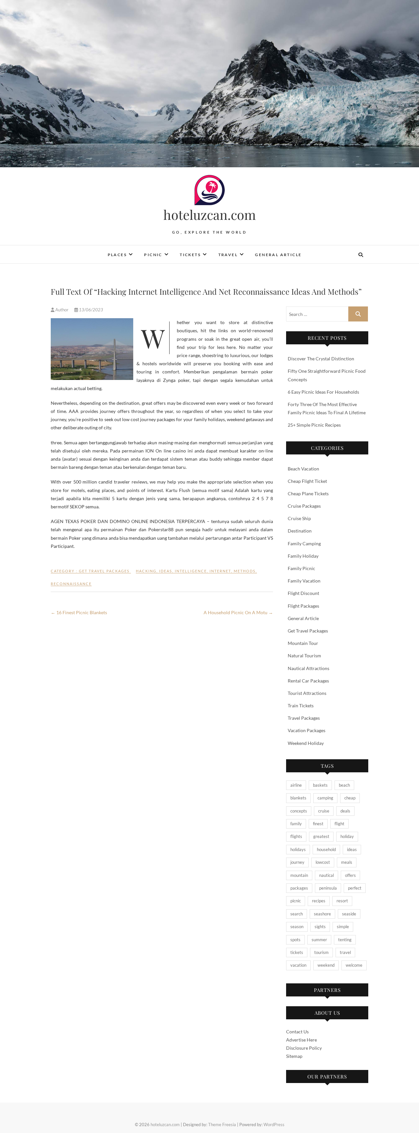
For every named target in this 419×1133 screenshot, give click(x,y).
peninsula (328, 888)
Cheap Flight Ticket (307, 481)
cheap (349, 797)
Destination (300, 531)
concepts (298, 810)
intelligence (191, 571)
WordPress (274, 1124)
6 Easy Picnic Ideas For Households (323, 392)
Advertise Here (301, 1040)
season (296, 926)
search (296, 913)
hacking (146, 571)
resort (342, 900)
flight (339, 823)
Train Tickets (301, 705)
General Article (278, 254)
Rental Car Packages (308, 680)
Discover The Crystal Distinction (321, 358)
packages (299, 888)
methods (245, 571)
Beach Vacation (303, 468)
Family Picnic (301, 568)
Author (61, 309)
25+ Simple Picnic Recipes (314, 425)
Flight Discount (303, 593)
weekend (326, 965)
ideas (165, 571)
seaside (349, 913)
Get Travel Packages (104, 571)
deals (345, 810)
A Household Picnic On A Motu (238, 612)
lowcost (323, 862)
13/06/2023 (90, 309)
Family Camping (304, 543)
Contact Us (297, 1031)
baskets (320, 785)
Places (117, 254)
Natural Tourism (304, 655)
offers (350, 875)
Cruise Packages (304, 506)
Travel (228, 254)
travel (345, 952)
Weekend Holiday (306, 743)
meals (346, 862)
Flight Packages (303, 606)
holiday (347, 836)
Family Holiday (303, 556)
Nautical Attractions (308, 668)
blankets (298, 797)
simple (343, 926)
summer (319, 939)
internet (220, 571)
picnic (295, 900)
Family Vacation (304, 580)
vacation (298, 965)
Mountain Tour (303, 643)
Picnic (153, 254)
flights (296, 836)
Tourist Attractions (307, 693)
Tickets (190, 254)
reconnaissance (71, 584)
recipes (318, 900)
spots (295, 939)
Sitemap (294, 1056)
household (326, 849)
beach (344, 785)
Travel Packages (304, 718)
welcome (354, 965)
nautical (326, 875)
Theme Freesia (222, 1124)
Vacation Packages (306, 730)
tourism (321, 952)
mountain (299, 875)
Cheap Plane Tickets (308, 493)
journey (297, 862)
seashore (322, 913)
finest (318, 823)
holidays (298, 849)
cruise (323, 810)
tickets (296, 952)
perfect (354, 888)
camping (325, 797)
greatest (321, 836)
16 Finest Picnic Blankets (79, 612)
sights (320, 926)
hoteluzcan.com (209, 214)
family (296, 823)
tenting (345, 939)
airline (296, 785)
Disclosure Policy (304, 1048)
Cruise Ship (299, 518)
